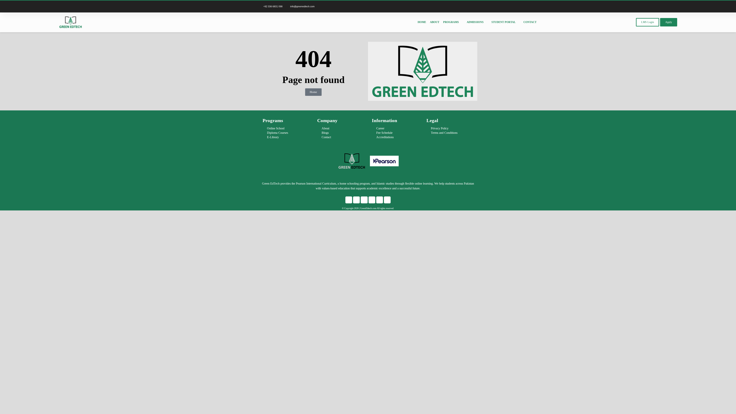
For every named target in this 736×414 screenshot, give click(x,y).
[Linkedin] (463, 6)
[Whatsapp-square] (457, 6)
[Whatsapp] (364, 199)
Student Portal (503, 22)
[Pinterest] (474, 6)
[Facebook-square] (446, 6)
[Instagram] (451, 6)
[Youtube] (379, 199)
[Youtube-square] (469, 6)
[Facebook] (348, 199)
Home (422, 22)
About (434, 22)
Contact (529, 22)
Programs (451, 22)
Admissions (475, 22)
